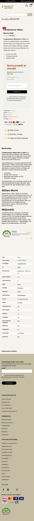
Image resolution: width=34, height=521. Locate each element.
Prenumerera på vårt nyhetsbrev (13, 362)
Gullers (10, 118)
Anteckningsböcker (7, 455)
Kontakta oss (5, 434)
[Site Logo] (8, 7)
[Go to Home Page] (2, 18)
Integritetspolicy (6, 425)
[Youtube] (12, 489)
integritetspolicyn (17, 100)
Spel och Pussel (6, 476)
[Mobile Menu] (3, 6)
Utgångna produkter (12, 116)
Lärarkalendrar (5, 467)
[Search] (29, 14)
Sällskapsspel (5, 479)
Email (4, 368)
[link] (17, 234)
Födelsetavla (5, 464)
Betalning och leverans (7, 422)
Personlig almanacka (7, 449)
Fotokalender (5, 458)
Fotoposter (4, 461)
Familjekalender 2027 (7, 452)
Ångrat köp (4, 431)
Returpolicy (4, 428)
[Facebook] (3, 489)
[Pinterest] (8, 489)
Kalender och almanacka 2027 (9, 443)
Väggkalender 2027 (7, 446)
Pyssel (3, 473)
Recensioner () (10, 79)
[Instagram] (17, 489)
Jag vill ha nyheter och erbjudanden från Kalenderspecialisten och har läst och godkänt (13, 377)
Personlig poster (6, 470)
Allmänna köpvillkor (7, 419)
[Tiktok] (21, 489)
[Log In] (26, 6)
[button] (17, 511)
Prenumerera (9, 383)
